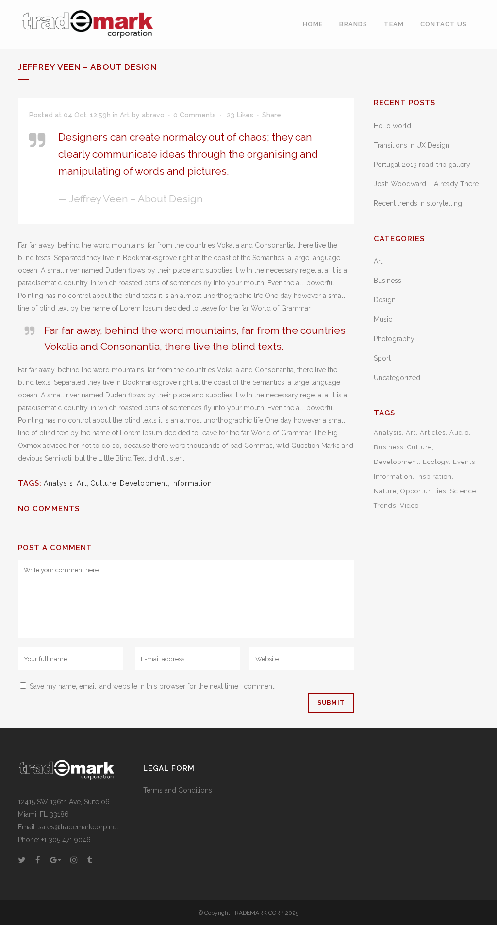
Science (463, 491)
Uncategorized (397, 377)
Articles (433, 432)
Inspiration (434, 476)
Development (144, 483)
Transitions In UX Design (411, 145)
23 (240, 115)
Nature (385, 491)
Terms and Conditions (177, 790)
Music (383, 319)
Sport (382, 358)
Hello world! (393, 126)
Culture (103, 483)
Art (125, 115)
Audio (459, 432)
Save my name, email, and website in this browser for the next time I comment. (153, 686)
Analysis (58, 483)
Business (387, 280)
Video (409, 505)
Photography (394, 339)
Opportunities (423, 491)
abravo (153, 115)
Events (464, 461)
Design (385, 300)
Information (191, 483)
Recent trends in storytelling (418, 203)
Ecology (436, 461)
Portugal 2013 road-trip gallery (422, 164)
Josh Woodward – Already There (426, 184)
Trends (385, 505)
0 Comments (194, 115)
